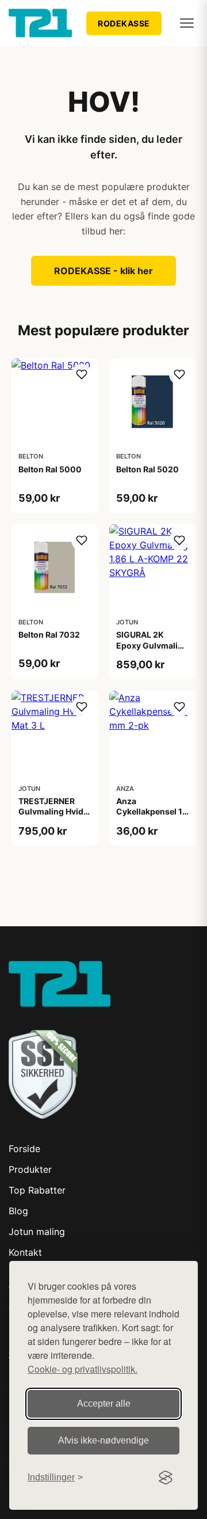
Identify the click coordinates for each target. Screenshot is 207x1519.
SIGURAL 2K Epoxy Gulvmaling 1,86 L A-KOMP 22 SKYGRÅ (152, 650)
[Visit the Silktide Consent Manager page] (165, 1477)
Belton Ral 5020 (147, 469)
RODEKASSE (124, 23)
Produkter (30, 1169)
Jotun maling (37, 1231)
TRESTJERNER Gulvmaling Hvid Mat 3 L (50, 811)
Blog (18, 1211)
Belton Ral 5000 (50, 469)
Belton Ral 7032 (49, 634)
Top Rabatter (37, 1190)
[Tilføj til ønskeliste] (81, 374)
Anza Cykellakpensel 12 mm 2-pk (151, 811)
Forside (24, 1148)
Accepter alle (104, 1403)
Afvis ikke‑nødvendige (103, 1440)
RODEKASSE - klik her (103, 270)
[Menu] (186, 23)
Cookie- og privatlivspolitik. (82, 1369)
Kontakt (25, 1252)
